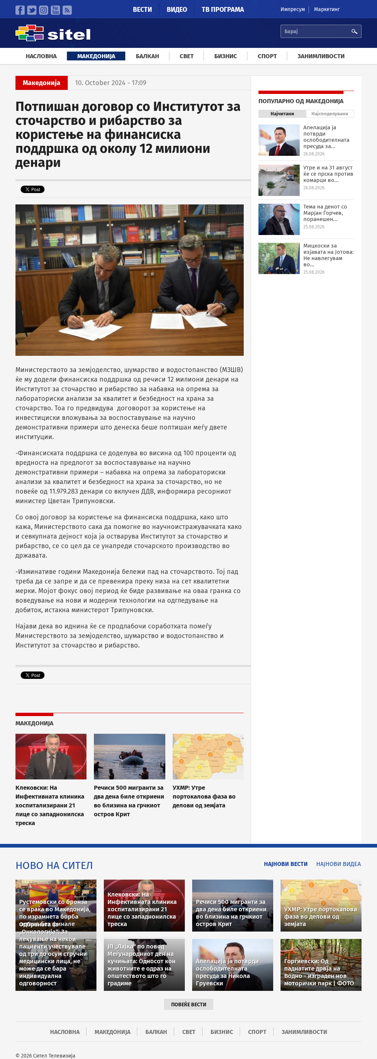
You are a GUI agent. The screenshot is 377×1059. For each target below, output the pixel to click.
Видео (177, 10)
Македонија (96, 56)
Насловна (41, 56)
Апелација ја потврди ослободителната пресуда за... (326, 137)
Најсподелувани (329, 113)
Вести (142, 10)
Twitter (31, 10)
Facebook (20, 10)
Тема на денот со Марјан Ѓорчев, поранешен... (325, 212)
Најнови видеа (338, 863)
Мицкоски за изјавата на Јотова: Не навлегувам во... (328, 255)
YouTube (55, 10)
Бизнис (225, 56)
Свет (187, 56)
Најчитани (282, 113)
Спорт (267, 56)
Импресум (293, 9)
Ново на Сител (54, 865)
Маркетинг (327, 9)
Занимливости (321, 56)
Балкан (147, 56)
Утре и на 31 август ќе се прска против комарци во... (328, 173)
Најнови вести (286, 863)
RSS (67, 10)
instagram (43, 10)
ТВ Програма (223, 10)
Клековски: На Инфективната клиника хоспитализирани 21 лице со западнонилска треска (49, 805)
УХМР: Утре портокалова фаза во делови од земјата (204, 796)
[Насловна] (52, 40)
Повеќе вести (188, 1005)
